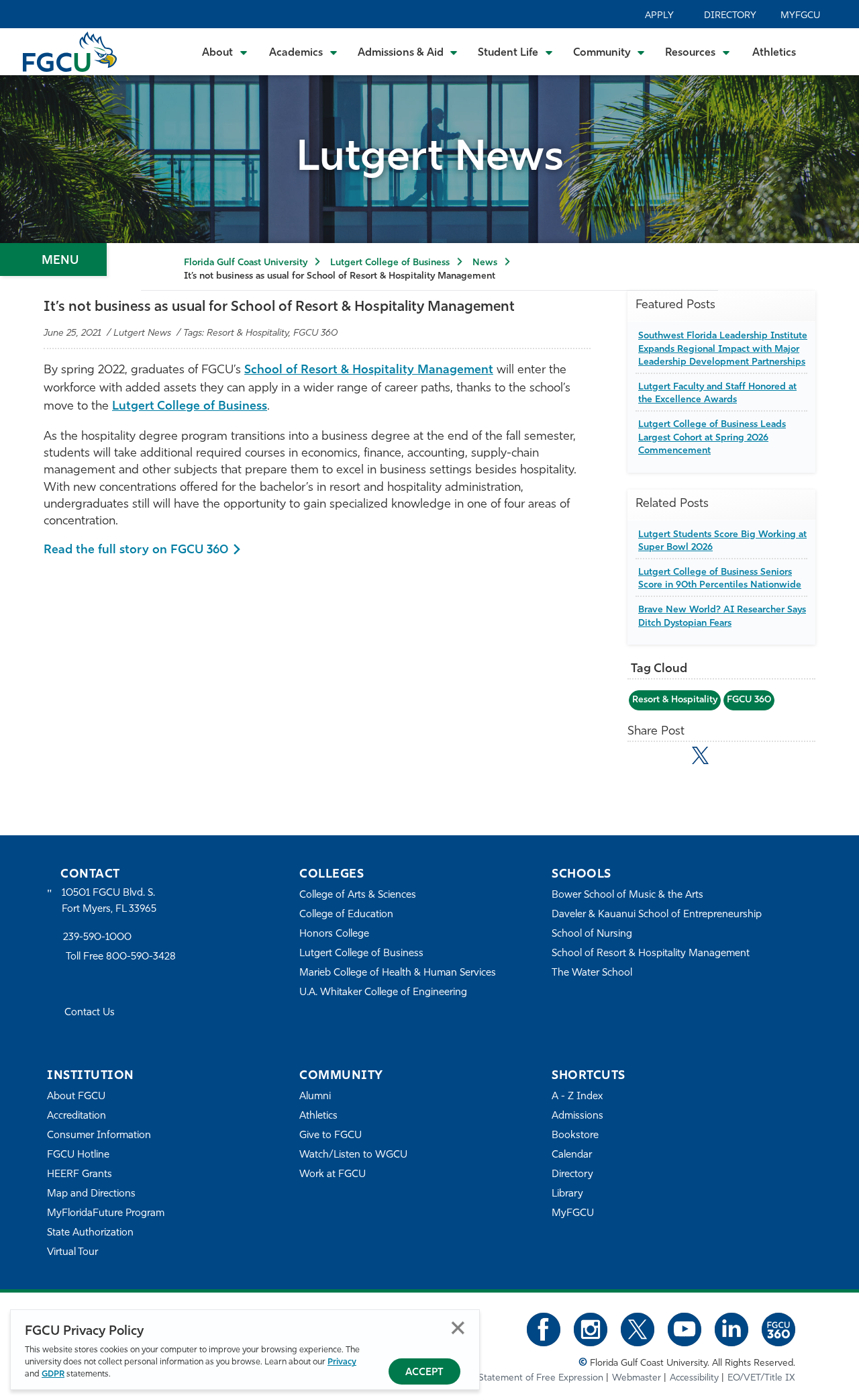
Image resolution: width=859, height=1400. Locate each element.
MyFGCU (800, 16)
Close (458, 1327)
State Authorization (90, 1233)
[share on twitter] (700, 755)
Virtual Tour (72, 1253)
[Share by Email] (642, 758)
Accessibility (694, 1378)
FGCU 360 (749, 700)
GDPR (53, 1374)
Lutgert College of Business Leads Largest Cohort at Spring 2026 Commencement (712, 438)
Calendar (572, 1155)
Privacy (341, 1362)
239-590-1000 (97, 938)
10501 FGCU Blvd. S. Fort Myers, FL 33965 (109, 901)
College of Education (346, 915)
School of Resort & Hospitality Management (368, 371)
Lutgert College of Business (390, 263)
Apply (659, 16)
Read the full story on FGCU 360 (136, 551)
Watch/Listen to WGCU (353, 1155)
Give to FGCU (330, 1136)
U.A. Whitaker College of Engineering (383, 993)
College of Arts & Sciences (357, 895)
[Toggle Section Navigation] (53, 259)
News (484, 263)
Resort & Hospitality (674, 700)
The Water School (592, 973)
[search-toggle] (830, 51)
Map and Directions (91, 1194)
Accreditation (76, 1116)
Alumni (315, 1097)
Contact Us (89, 1013)
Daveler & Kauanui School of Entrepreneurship (657, 915)
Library (567, 1194)
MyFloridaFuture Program (105, 1214)
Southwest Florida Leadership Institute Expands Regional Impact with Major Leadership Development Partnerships (722, 349)
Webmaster (636, 1378)
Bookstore (575, 1136)
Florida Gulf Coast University (245, 263)
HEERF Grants (79, 1175)
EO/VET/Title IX (761, 1378)
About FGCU (76, 1097)
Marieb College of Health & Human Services (397, 973)
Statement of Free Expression (540, 1378)
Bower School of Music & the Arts (627, 895)
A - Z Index (577, 1097)
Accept (424, 1373)
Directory (730, 16)
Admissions (577, 1116)
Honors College (334, 934)
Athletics (774, 53)
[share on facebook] (670, 758)
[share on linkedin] (730, 758)
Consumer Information (99, 1136)
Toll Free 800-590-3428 (121, 957)
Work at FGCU (332, 1175)
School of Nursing (592, 934)
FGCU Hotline (78, 1155)
